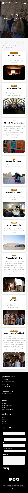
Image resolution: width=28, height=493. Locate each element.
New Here (4, 423)
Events (3, 417)
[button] (24, 2)
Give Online (4, 421)
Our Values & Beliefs (7, 405)
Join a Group (5, 419)
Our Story (4, 403)
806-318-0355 (5, 379)
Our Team (4, 407)
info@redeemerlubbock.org (8, 381)
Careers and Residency (7, 409)
